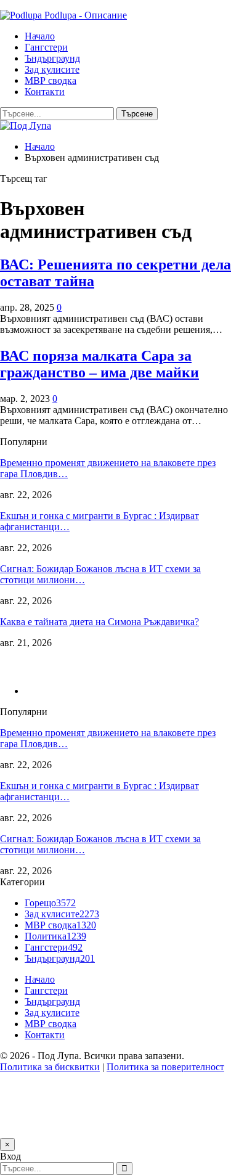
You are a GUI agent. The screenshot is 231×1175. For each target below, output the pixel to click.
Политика (55, 936)
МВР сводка (50, 80)
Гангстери (46, 47)
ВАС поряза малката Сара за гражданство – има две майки (99, 364)
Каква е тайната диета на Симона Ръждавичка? (99, 621)
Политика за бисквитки (50, 1067)
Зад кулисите (52, 69)
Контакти (45, 91)
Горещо (50, 903)
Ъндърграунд (52, 58)
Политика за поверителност (165, 1067)
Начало (40, 36)
